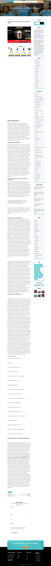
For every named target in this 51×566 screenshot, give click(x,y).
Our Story (36, 242)
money (36, 133)
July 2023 (36, 68)
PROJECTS (36, 249)
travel (36, 172)
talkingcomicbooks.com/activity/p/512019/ (15, 200)
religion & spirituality (38, 155)
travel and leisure (37, 174)
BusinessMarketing (38, 101)
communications (37, 104)
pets (36, 144)
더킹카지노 (36, 272)
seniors (36, 158)
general (36, 115)
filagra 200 (36, 264)
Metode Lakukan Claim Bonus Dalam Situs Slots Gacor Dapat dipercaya (39, 193)
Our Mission (36, 236)
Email (11, 519)
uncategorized (37, 177)
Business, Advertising (38, 96)
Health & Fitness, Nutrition (39, 121)
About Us (36, 220)
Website (11, 523)
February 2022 (37, 80)
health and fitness (37, 122)
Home (35, 233)
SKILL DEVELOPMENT (38, 255)
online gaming (37, 139)
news (36, 136)
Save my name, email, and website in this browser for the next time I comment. (18, 528)
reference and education (38, 152)
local (36, 130)
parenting (36, 142)
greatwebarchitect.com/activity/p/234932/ (15, 294)
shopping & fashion (38, 161)
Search (42, 23)
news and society (37, 138)
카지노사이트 (39, 277)
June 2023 (36, 69)
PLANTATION (36, 247)
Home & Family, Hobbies (38, 124)
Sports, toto (37, 169)
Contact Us (36, 222)
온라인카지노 (36, 275)
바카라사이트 (36, 274)
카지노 (35, 277)
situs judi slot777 (37, 269)
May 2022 (36, 77)
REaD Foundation (10, 1)
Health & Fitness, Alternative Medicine (39, 118)
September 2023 (37, 65)
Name (11, 514)
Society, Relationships (38, 163)
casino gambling (37, 102)
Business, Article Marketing (39, 98)
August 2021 (37, 82)
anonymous (37, 93)
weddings (36, 180)
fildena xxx (40, 264)
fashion (36, 109)
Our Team (36, 245)
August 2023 (37, 66)
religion (36, 153)
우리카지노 (41, 275)
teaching (36, 171)
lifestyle (36, 128)
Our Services (36, 238)
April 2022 (36, 79)
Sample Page (36, 251)
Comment (12, 506)
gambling (36, 112)
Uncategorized (10, 492)
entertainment (37, 107)
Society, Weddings (38, 166)
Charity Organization (22, 564)
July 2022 (36, 74)
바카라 (40, 272)
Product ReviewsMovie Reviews (39, 147)
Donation (36, 227)
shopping (36, 160)
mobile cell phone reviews (39, 131)
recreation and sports (38, 150)
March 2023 (37, 71)
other (36, 141)
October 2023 (37, 63)
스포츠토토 (41, 274)
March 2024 (37, 60)
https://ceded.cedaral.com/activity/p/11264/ (15, 217)
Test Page (36, 257)
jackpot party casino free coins (39, 266)
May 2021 (36, 85)
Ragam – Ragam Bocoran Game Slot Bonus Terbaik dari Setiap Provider (39, 210)
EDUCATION (36, 229)
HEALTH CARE (36, 231)
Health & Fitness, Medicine (39, 119)
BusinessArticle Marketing (39, 99)
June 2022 (36, 76)
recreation (36, 149)
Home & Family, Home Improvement (38, 126)
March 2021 (37, 87)
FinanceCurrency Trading (38, 110)
